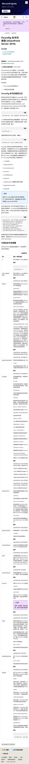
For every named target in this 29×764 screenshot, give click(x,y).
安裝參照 (14, 33)
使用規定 (20, 759)
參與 (21, 757)
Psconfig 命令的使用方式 (8, 52)
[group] (14, 115)
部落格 (15, 757)
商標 (2, 762)
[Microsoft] (15, 17)
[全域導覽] (1, 17)
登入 (27, 17)
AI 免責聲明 (4, 757)
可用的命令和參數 (6, 54)
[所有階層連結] (2, 33)
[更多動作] (26, 33)
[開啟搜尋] (23, 17)
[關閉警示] (26, 2)
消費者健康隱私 (11, 759)
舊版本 (10, 757)
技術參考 (7, 33)
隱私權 (2, 759)
